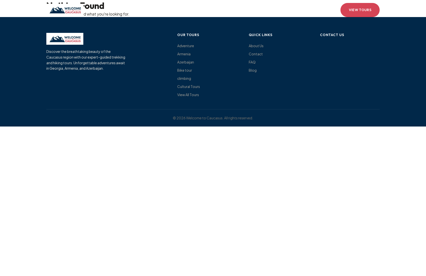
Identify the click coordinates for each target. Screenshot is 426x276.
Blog (253, 70)
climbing (184, 78)
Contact (221, 10)
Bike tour (184, 70)
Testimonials (190, 10)
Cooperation (252, 10)
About (161, 10)
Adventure (185, 45)
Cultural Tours (188, 86)
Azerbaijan (185, 62)
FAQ (252, 62)
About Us (256, 45)
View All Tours (188, 94)
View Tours (360, 10)
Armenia (184, 54)
